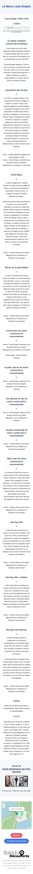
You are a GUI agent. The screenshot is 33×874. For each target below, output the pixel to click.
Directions (16, 835)
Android (9, 863)
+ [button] (3, 804)
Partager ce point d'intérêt (17, 841)
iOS (15, 863)
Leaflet (29, 828)
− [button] (3, 807)
